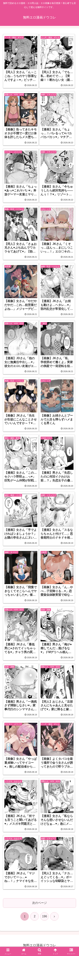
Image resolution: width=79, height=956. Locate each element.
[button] (71, 639)
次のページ (39, 902)
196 (44, 916)
